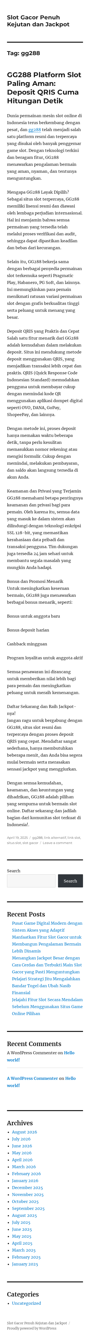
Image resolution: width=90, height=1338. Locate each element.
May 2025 (22, 1236)
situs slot (14, 843)
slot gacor (30, 843)
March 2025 (24, 1250)
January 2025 (25, 1264)
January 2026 (25, 1180)
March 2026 (24, 1166)
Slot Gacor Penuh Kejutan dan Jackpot (38, 21)
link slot (74, 838)
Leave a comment (57, 843)
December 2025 (27, 1187)
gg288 (34, 129)
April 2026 (22, 1159)
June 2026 (22, 1145)
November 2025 (28, 1194)
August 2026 (24, 1131)
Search (13, 870)
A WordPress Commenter (32, 1078)
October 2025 (25, 1201)
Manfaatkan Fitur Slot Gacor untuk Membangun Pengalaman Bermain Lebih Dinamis (47, 944)
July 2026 (21, 1138)
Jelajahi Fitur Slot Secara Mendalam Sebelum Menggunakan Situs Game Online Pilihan (47, 1006)
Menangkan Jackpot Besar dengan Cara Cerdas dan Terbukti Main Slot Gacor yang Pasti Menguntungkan (47, 964)
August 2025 (24, 1215)
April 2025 (22, 1243)
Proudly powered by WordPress (31, 1328)
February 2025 (26, 1257)
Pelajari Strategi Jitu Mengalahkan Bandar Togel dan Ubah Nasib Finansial (46, 985)
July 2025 (21, 1222)
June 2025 (22, 1229)
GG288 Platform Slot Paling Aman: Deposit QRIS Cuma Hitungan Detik (44, 87)
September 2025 (28, 1208)
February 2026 (26, 1173)
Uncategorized (26, 1303)
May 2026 (22, 1152)
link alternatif (55, 838)
